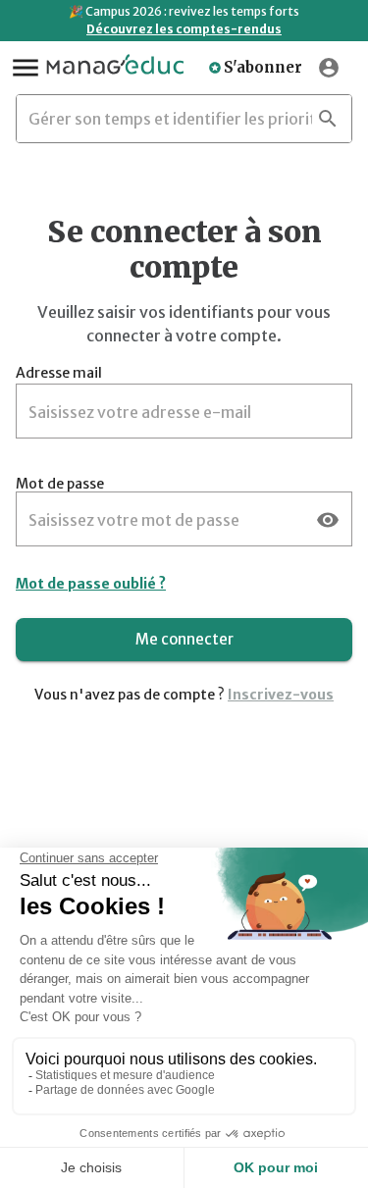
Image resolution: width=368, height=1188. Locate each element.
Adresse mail (59, 373)
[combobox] (170, 118)
